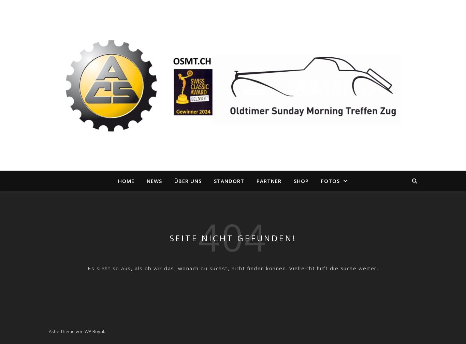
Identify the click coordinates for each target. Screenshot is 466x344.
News (154, 180)
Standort (229, 180)
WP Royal (94, 331)
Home (126, 180)
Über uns (188, 180)
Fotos (330, 180)
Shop (301, 180)
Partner (269, 180)
